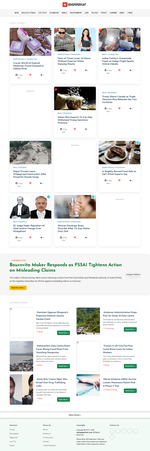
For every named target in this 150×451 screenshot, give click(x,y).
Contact (46, 441)
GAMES (122, 12)
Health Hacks (76, 54)
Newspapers (14, 433)
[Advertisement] (32, 110)
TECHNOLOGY (54, 12)
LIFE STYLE (42, 12)
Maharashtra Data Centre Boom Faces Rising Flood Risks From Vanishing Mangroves (53, 349)
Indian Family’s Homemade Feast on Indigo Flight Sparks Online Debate (118, 61)
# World (40, 332)
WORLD (64, 12)
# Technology (108, 328)
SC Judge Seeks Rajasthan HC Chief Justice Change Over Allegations (29, 228)
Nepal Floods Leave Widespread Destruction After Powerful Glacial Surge (29, 174)
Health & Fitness (19, 59)
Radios (12, 445)
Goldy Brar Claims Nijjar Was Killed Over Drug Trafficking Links (52, 382)
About (45, 429)
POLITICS (94, 12)
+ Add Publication (49, 445)
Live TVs (13, 441)
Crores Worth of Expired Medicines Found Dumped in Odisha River (28, 65)
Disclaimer (47, 433)
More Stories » (75, 415)
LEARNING (113, 12)
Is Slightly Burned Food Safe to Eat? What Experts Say (119, 173)
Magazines (14, 437)
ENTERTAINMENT (76, 12)
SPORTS (104, 12)
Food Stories (120, 167)
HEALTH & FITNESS (29, 12)
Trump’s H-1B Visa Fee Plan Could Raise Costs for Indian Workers (118, 349)
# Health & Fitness (110, 390)
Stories (12, 429)
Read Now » (63, 333)
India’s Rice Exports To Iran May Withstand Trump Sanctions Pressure (75, 120)
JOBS (87, 12)
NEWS (17, 12)
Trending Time (31, 59)
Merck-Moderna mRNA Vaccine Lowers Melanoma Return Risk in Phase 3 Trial (119, 382)
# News (40, 365)
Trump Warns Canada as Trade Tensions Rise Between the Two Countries (119, 99)
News (104, 54)
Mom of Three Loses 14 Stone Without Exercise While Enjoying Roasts (74, 61)
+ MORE (130, 12)
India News (23, 167)
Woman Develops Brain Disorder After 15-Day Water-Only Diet (74, 228)
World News (67, 113)
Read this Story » (18, 288)
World (104, 93)
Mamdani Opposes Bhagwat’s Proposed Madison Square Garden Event (52, 316)
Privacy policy (48, 437)
